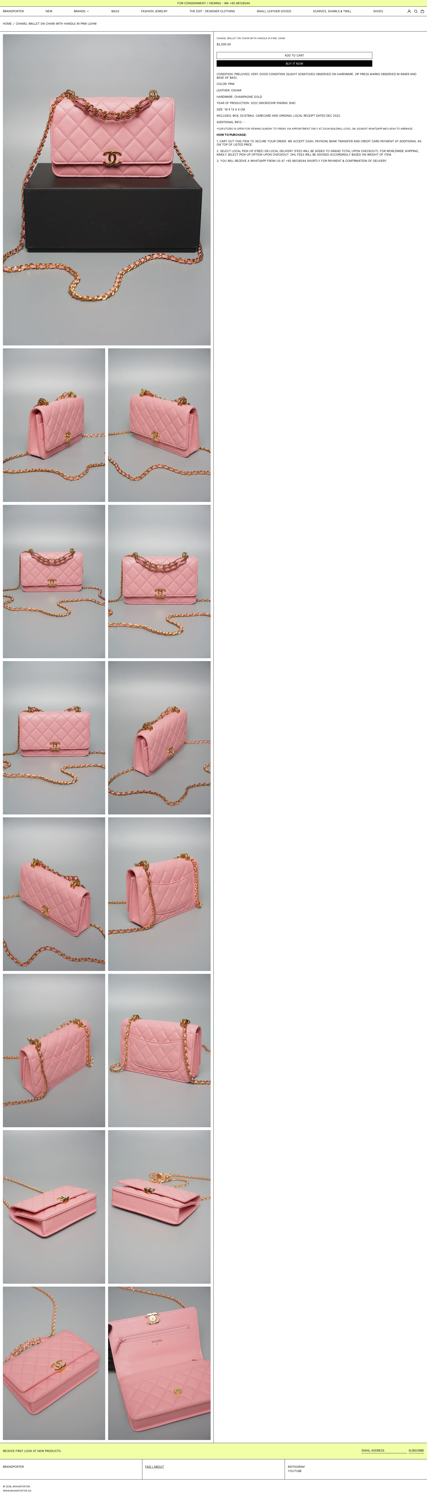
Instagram (296, 1466)
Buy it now (294, 63)
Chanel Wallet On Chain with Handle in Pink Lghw (56, 23)
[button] (416, 11)
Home (7, 23)
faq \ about (154, 1466)
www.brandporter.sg (17, 1490)
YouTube (295, 1471)
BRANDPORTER (13, 11)
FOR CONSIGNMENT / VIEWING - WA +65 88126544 (213, 3)
